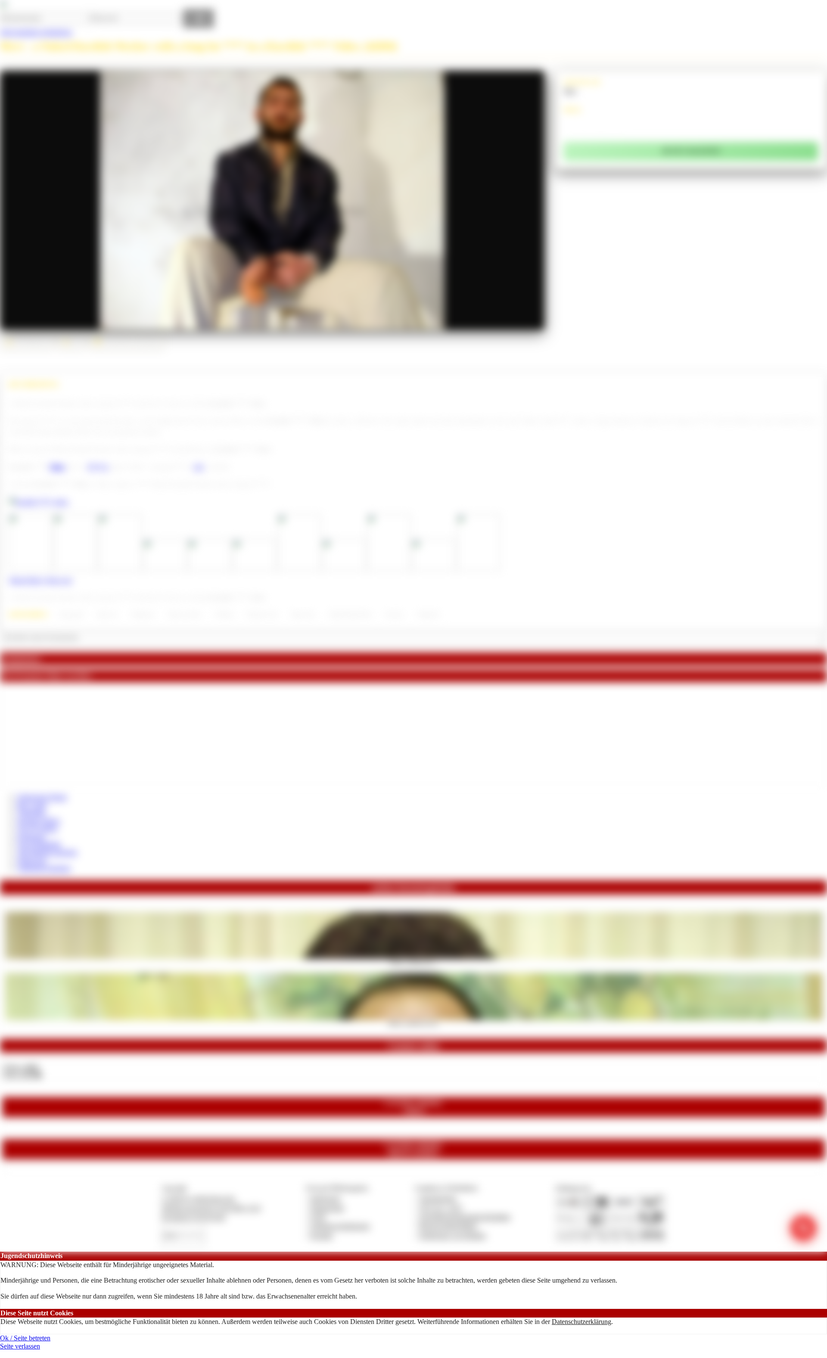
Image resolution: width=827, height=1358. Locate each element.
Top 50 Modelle (39, 844)
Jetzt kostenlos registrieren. (36, 32)
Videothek (31, 812)
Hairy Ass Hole (184, 615)
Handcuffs (428, 615)
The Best (224, 615)
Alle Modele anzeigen (47, 852)
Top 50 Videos (37, 828)
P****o (98, 466)
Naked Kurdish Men (350, 615)
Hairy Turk (303, 615)
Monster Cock (262, 615)
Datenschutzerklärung (581, 1321)
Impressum (325, 1198)
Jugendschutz (438, 1198)
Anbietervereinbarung (340, 1226)
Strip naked (71, 615)
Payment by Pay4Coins (193, 1217)
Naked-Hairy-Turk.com (40, 580)
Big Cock (107, 615)
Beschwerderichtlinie (448, 1226)
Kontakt (322, 1235)
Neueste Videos (38, 820)
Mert (570, 90)
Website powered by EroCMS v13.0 (211, 1208)
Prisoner (394, 615)
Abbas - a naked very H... (413, 1022)
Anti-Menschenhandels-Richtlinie (464, 1217)
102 (198, 466)
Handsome (143, 615)
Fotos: (22, 1074)
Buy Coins (32, 804)
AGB (317, 1217)
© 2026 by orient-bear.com (198, 1198)
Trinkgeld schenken (44, 868)
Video (57, 466)
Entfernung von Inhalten (453, 1235)
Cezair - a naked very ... (414, 961)
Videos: (21, 1067)
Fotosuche (31, 836)
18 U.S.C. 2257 (441, 1208)
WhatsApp (32, 860)
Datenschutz (327, 1208)
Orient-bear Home (42, 797)
